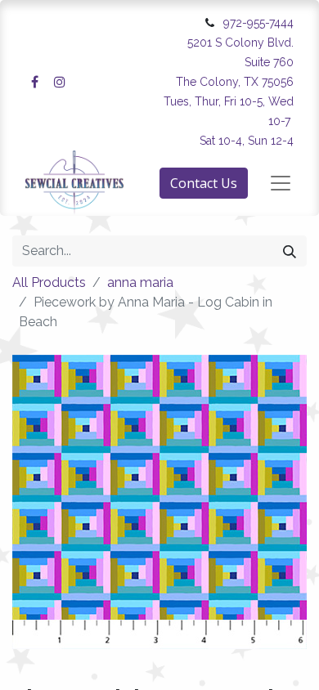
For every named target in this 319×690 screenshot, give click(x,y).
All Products (49, 282)
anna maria (140, 282)
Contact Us (203, 183)
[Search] (289, 251)
